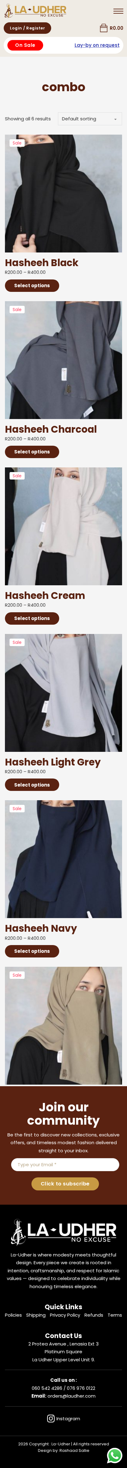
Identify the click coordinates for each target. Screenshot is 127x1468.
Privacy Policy (65, 1315)
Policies (13, 1315)
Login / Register (27, 28)
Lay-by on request (97, 45)
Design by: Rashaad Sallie (63, 1450)
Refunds (93, 1315)
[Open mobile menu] (118, 11)
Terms (115, 1315)
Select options (32, 285)
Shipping (36, 1315)
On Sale (25, 45)
